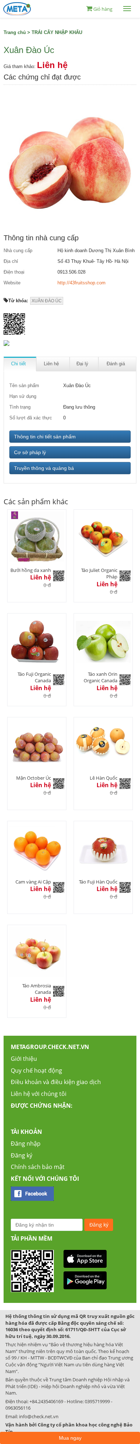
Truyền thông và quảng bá (44, 468)
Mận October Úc (33, 778)
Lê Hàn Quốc (103, 778)
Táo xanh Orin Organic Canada (100, 677)
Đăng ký (21, 1155)
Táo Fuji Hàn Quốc (98, 882)
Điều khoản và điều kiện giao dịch (56, 1082)
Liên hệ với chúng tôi (38, 1094)
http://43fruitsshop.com (81, 282)
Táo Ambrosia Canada (36, 989)
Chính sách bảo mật (38, 1167)
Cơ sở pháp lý (30, 452)
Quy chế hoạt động (36, 1070)
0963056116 (18, 1408)
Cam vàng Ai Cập (33, 882)
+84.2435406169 (46, 1401)
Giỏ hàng (102, 9)
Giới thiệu (24, 1059)
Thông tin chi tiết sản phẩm (45, 436)
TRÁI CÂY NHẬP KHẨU (57, 32)
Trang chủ (15, 32)
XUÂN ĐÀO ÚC (47, 300)
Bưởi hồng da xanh (30, 570)
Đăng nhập (26, 1143)
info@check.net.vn (39, 1416)
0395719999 (97, 1401)
